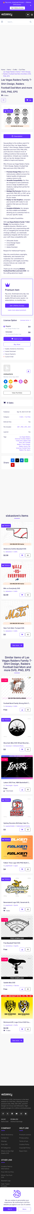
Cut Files (22, 69)
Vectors (16, 985)
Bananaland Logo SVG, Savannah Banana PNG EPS (17, 902)
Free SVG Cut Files (7, 1172)
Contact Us (4, 1138)
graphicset (8, 865)
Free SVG (4, 1144)
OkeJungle (8, 785)
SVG (29, 427)
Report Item (23, 1151)
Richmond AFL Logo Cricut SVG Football (17, 1022)
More (24, 1209)
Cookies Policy (24, 1144)
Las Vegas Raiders (24, 437)
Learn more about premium (17, 310)
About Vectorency (7, 1135)
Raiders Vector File (24, 446)
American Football (20, 439)
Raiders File (22, 450)
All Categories (6, 1148)
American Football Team (23, 448)
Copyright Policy (24, 1148)
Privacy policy (24, 1138)
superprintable (9, 826)
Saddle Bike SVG (9, 983)
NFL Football (26, 442)
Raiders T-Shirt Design (23, 444)
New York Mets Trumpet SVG (13, 628)
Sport (28, 450)
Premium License (25, 1135)
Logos (16, 865)
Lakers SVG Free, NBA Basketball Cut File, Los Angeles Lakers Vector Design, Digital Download (17, 782)
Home (3, 69)
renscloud (8, 746)
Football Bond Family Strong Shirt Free (17, 703)
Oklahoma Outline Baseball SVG (14, 549)
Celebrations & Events (23, 826)
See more (16, 645)
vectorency (8, 946)
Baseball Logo (5, 1181)
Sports (16, 785)
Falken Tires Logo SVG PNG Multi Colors (17, 863)
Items (9, 69)
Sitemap (4, 1141)
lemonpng (8, 706)
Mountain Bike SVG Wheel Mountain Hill (17, 743)
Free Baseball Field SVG (11, 943)
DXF (18, 427)
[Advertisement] (17, 47)
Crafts (15, 69)
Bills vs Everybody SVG (11, 588)
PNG (22, 427)
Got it (10, 1209)
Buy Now (17, 344)
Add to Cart (18, 339)
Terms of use (23, 1141)
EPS (26, 427)
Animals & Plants (18, 746)
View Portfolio (17, 393)
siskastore (8, 552)
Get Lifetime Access (17, 8)
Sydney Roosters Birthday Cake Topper (17, 823)
